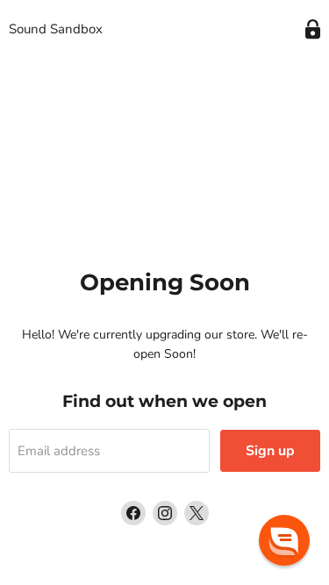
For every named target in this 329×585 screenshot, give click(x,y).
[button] (284, 540)
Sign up (270, 450)
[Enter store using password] (313, 29)
